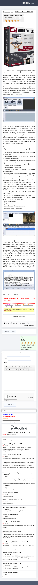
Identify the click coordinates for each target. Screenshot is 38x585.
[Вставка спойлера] (27, 370)
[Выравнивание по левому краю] (19, 367)
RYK (7, 323)
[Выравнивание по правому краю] (26, 367)
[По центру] (23, 367)
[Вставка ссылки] (6, 370)
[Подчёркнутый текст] (12, 367)
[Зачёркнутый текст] (15, 367)
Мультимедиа (8, 12)
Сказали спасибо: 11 (19, 316)
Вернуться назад (10, 331)
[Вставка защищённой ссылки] (9, 370)
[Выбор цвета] (13, 370)
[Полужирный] (6, 367)
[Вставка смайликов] (30, 367)
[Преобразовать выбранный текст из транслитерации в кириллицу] (23, 370)
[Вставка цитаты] (20, 370)
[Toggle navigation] (4, 3)
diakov (28, 3)
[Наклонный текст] (9, 367)
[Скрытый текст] (17, 370)
